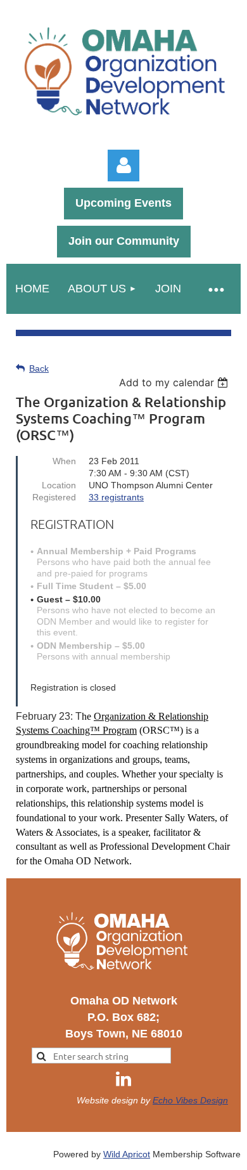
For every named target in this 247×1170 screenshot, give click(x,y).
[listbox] (175, 382)
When (64, 461)
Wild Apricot (126, 1154)
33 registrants (116, 497)
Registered (54, 497)
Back (39, 368)
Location (59, 485)
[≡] (215, 289)
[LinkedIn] (123, 1079)
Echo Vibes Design (190, 1100)
